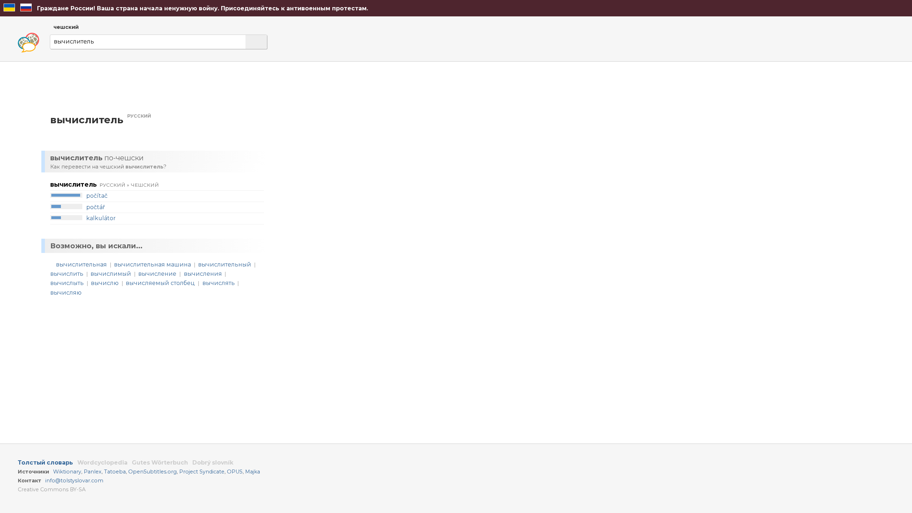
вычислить (66, 273)
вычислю (105, 283)
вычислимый (110, 273)
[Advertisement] (347, 130)
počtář (95, 207)
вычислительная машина (152, 264)
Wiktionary (67, 471)
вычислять (218, 283)
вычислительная (81, 264)
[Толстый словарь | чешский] (28, 42)
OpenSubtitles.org (152, 471)
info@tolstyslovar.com (74, 480)
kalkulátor (101, 218)
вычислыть (67, 283)
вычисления (203, 273)
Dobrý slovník (212, 462)
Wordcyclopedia (102, 462)
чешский (66, 27)
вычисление (157, 273)
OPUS (235, 471)
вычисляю (66, 292)
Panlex (93, 471)
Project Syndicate (201, 471)
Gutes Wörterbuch (160, 462)
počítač (97, 195)
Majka (252, 471)
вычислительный (224, 264)
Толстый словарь (45, 462)
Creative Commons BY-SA (52, 489)
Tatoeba (115, 471)
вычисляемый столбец (160, 283)
